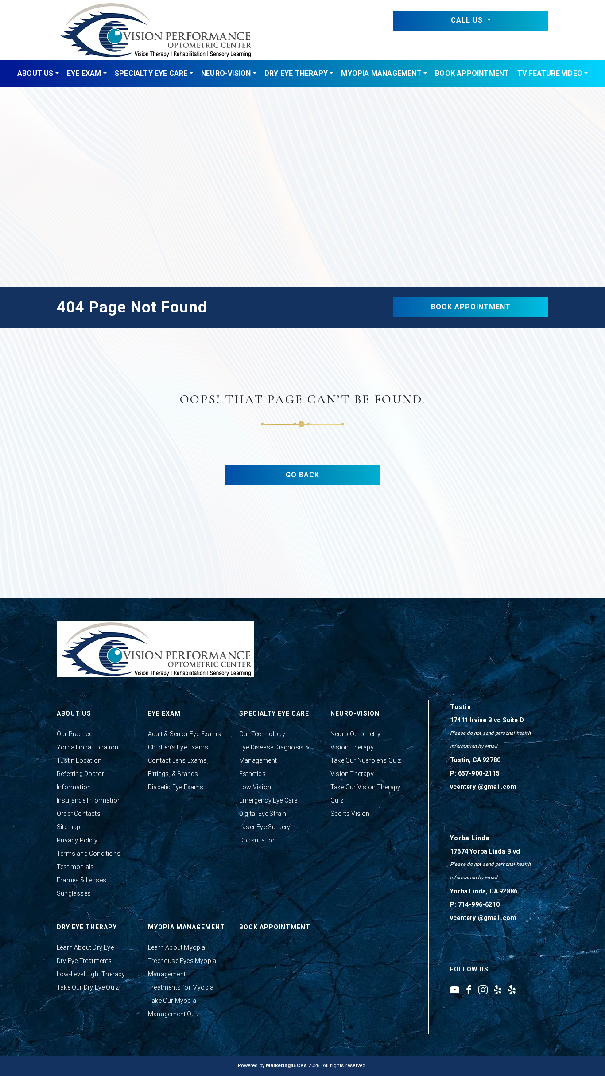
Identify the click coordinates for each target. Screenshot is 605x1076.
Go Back (302, 475)
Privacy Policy (77, 840)
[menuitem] (38, 73)
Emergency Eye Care (268, 800)
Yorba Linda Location (87, 747)
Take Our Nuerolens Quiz (365, 760)
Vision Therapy (352, 747)
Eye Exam (84, 73)
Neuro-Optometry (355, 733)
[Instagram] (483, 989)
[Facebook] (468, 989)
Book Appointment (472, 73)
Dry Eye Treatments (84, 960)
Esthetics (252, 773)
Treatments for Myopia (180, 987)
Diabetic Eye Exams (176, 787)
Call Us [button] (468, 20)
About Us (35, 73)
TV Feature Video (549, 73)
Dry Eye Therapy (296, 73)
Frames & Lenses (81, 880)
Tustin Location (79, 760)
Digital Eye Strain (263, 813)
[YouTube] (454, 989)
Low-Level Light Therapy (91, 974)
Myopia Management (381, 73)
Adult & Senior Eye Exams (184, 733)
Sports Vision (350, 813)
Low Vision (255, 787)
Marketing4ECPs (286, 1065)
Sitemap (68, 826)
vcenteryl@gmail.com (483, 786)
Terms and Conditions (88, 853)
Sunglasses (74, 893)
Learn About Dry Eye (85, 947)
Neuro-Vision (226, 73)
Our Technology (262, 733)
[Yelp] (497, 989)
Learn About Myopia (177, 947)
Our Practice (74, 733)
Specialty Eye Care (151, 73)
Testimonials (75, 866)
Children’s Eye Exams (178, 747)
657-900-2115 (479, 773)
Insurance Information (89, 800)
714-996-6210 (479, 904)
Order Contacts (79, 813)
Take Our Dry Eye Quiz (88, 987)
